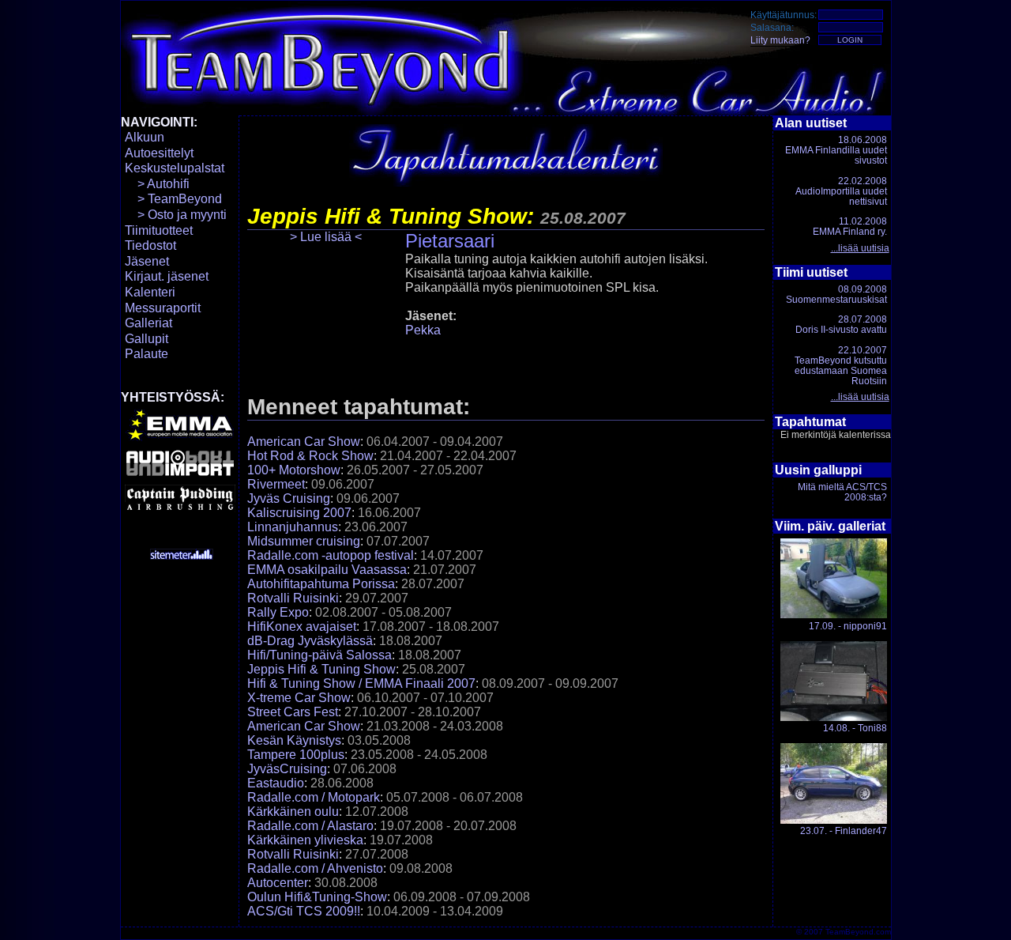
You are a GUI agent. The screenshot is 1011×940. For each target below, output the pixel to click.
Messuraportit (163, 308)
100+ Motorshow (293, 470)
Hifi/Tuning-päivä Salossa (319, 655)
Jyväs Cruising (288, 498)
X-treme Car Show (299, 697)
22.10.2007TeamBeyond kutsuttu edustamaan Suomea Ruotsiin (841, 366)
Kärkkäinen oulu (293, 811)
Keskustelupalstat (174, 168)
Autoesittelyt (159, 153)
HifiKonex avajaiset (301, 626)
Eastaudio (275, 783)
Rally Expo (278, 612)
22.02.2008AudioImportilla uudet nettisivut (841, 191)
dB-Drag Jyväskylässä (310, 640)
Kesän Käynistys (294, 740)
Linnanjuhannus (292, 527)
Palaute (146, 354)
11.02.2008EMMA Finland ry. (850, 226)
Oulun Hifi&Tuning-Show (317, 897)
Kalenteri (150, 292)
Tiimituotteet (159, 230)
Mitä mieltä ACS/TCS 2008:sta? (842, 492)
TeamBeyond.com (858, 931)
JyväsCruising (287, 769)
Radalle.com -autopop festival (330, 555)
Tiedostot (150, 245)
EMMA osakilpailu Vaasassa (327, 569)
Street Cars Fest (292, 712)
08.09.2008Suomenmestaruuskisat (836, 294)
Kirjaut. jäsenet (167, 276)
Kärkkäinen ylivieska (305, 840)
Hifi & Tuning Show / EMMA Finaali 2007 (361, 683)
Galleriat (148, 323)
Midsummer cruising (303, 541)
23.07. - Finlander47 (843, 830)
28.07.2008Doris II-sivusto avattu (841, 324)
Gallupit (146, 338)
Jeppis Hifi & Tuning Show (321, 669)
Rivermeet (276, 484)
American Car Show (303, 441)
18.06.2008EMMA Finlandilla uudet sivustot (836, 150)
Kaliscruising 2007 (299, 512)
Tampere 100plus (295, 754)
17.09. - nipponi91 (848, 626)
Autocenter (277, 882)
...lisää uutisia (860, 248)
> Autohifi (157, 184)
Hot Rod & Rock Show (310, 455)
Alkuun (144, 137)
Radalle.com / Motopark (313, 797)
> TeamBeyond (173, 199)
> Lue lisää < (326, 236)
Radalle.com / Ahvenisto (315, 868)
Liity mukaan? (780, 40)
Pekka (423, 330)
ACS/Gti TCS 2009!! (303, 911)
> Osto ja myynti (176, 214)
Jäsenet (147, 261)
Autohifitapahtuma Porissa (321, 584)
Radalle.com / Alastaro (310, 825)
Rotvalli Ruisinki (293, 598)
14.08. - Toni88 (855, 728)
